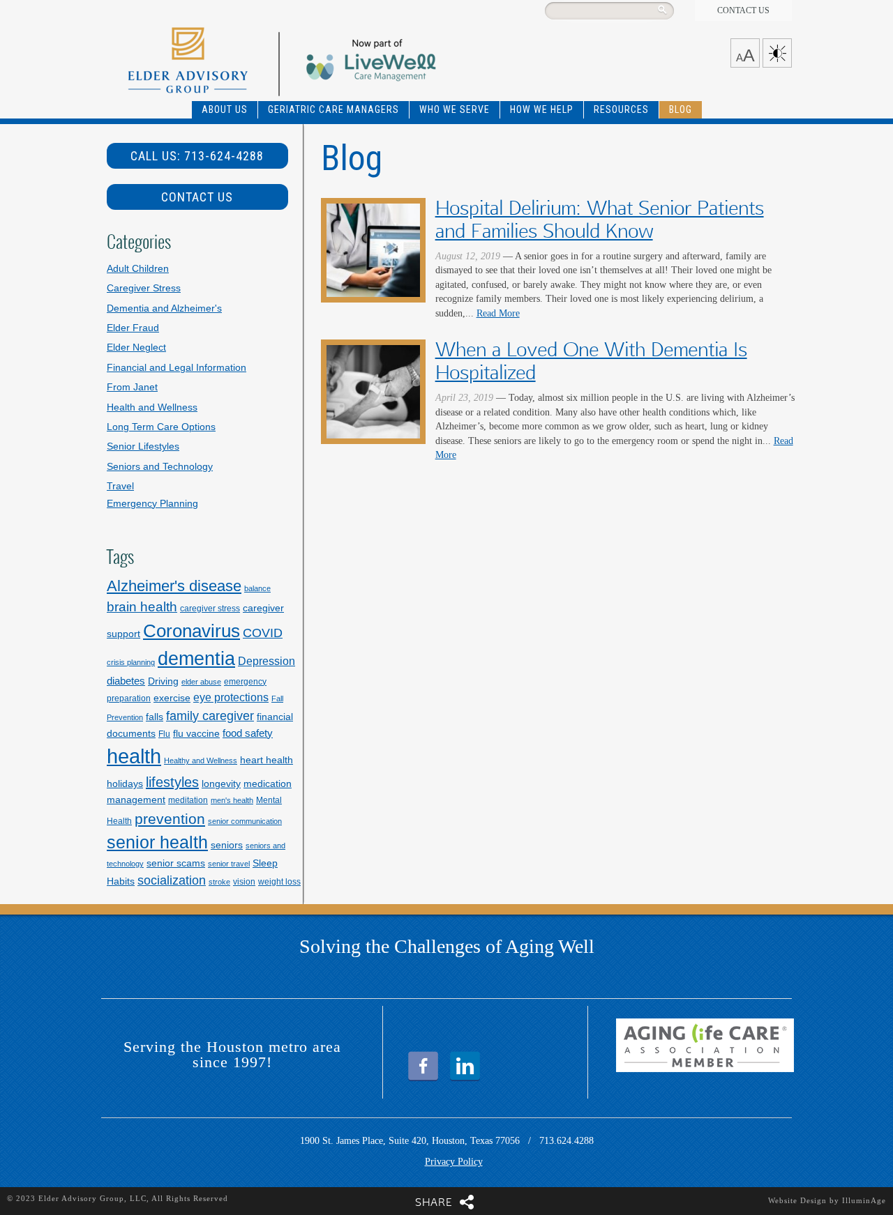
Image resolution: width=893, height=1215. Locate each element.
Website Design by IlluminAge (827, 1200)
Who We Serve (454, 109)
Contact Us (743, 10)
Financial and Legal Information (176, 367)
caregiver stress (210, 608)
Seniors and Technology (160, 466)
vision (244, 882)
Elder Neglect (136, 347)
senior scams (176, 863)
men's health (232, 800)
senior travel (229, 863)
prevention (170, 819)
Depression (266, 661)
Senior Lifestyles (143, 446)
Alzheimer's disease (174, 586)
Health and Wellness (152, 407)
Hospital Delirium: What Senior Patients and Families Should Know (599, 220)
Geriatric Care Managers (333, 109)
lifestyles (172, 782)
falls (154, 716)
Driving (163, 681)
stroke (219, 882)
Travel (120, 486)
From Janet (132, 387)
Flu (164, 734)
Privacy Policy (454, 1161)
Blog (680, 109)
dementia (196, 658)
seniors (227, 844)
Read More (498, 313)
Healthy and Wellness (200, 760)
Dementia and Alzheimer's (164, 308)
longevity (221, 783)
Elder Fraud (133, 328)
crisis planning (131, 662)
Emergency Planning (152, 503)
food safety (248, 733)
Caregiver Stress (144, 288)
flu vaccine (196, 733)
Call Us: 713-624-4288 (197, 155)
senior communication (245, 821)
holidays (125, 783)
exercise (171, 697)
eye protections (231, 697)
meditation (188, 800)
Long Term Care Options (161, 427)
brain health (142, 606)
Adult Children (138, 268)
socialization (171, 880)
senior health (157, 842)
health (134, 755)
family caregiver (210, 715)
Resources (621, 109)
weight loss (279, 882)
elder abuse (201, 682)
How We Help (541, 109)
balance (257, 588)
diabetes (126, 681)
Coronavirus (191, 630)
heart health (266, 759)
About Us (225, 109)
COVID (263, 632)
